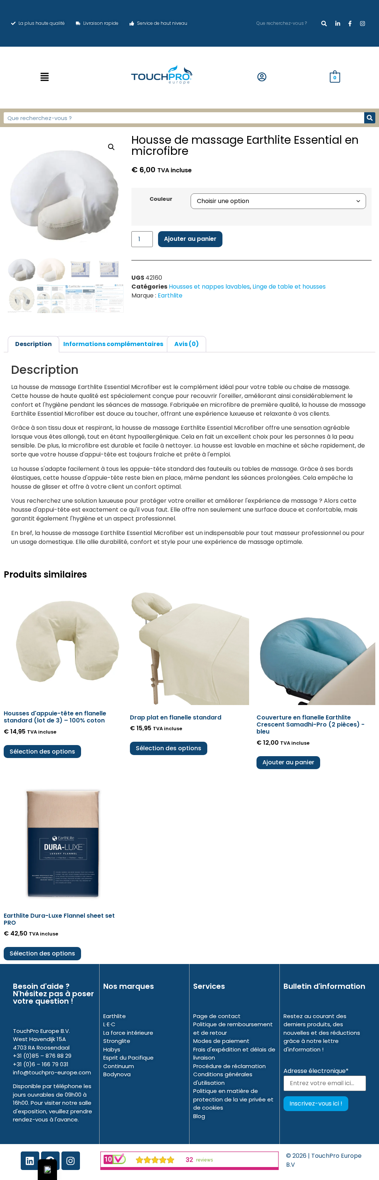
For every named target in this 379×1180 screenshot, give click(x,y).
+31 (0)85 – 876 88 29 (42, 1056)
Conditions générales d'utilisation (222, 1078)
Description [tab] (33, 344)
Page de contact (217, 1016)
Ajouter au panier (190, 239)
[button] (44, 77)
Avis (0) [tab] (186, 344)
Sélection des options (42, 751)
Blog (199, 1116)
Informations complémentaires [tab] (113, 344)
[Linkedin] (30, 1160)
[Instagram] (70, 1160)
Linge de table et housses (289, 286)
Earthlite (170, 295)
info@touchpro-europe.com (52, 1072)
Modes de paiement (221, 1041)
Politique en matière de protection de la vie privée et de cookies (233, 1099)
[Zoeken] (324, 23)
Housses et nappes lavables (209, 286)
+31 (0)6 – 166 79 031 (40, 1064)
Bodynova (117, 1074)
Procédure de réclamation (229, 1066)
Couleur (161, 199)
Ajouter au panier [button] (288, 762)
